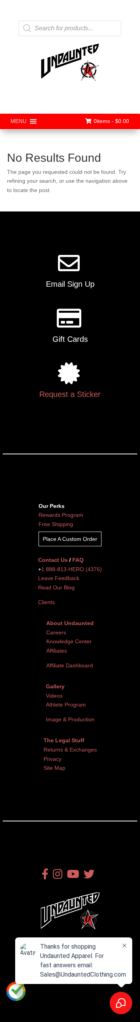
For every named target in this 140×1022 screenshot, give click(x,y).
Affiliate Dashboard (69, 665)
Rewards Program (60, 515)
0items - (111, 121)
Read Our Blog (56, 587)
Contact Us (53, 560)
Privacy (52, 759)
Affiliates (56, 651)
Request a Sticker (70, 394)
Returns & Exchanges (70, 750)
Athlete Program (66, 705)
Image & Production (70, 719)
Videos (54, 696)
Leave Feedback (58, 578)
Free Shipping (55, 524)
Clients (46, 602)
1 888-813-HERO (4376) (71, 569)
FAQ (78, 560)
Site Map (54, 768)
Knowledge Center (69, 641)
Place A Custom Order (70, 539)
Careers (56, 632)
